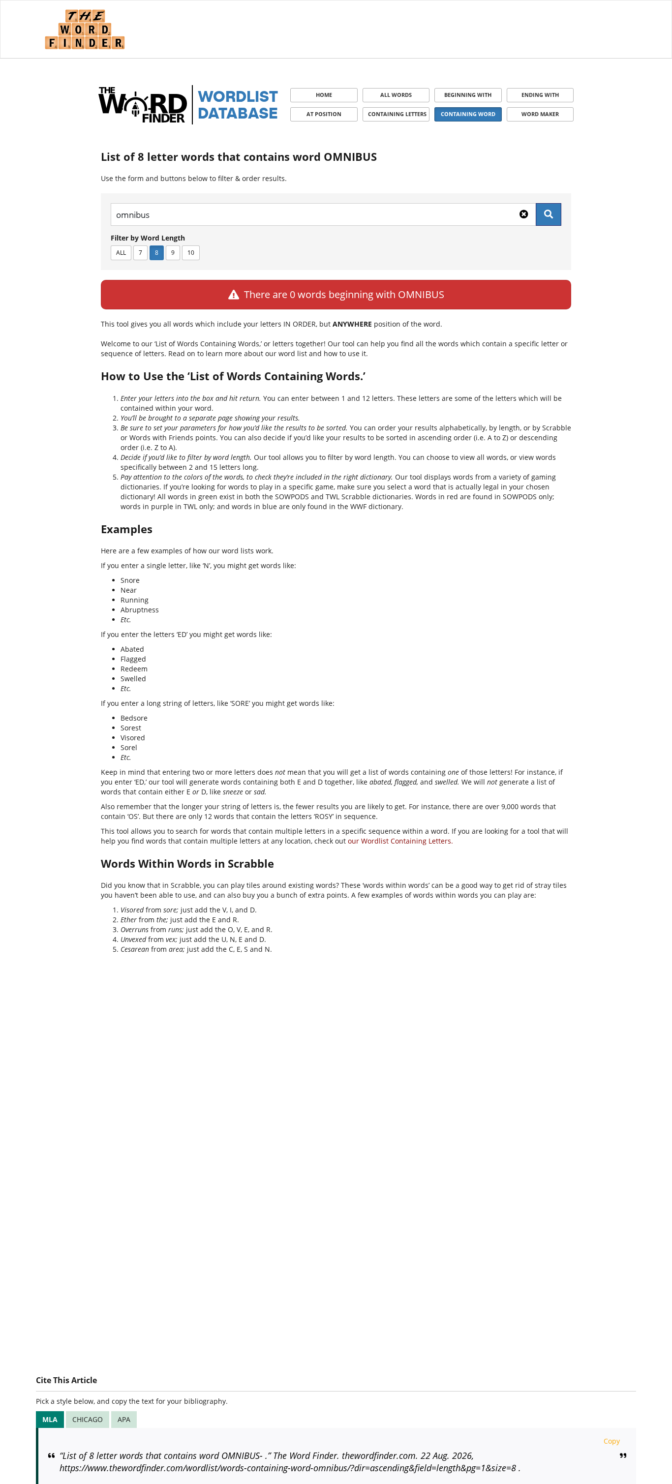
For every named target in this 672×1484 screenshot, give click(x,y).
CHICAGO (87, 1419)
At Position (323, 114)
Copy (612, 1441)
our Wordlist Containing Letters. (400, 841)
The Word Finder (84, 29)
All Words (396, 94)
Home (324, 94)
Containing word (468, 114)
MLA (50, 1419)
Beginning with (467, 94)
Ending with (540, 94)
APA (124, 1419)
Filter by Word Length (148, 237)
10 (190, 252)
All (121, 252)
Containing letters (397, 114)
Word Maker (540, 114)
